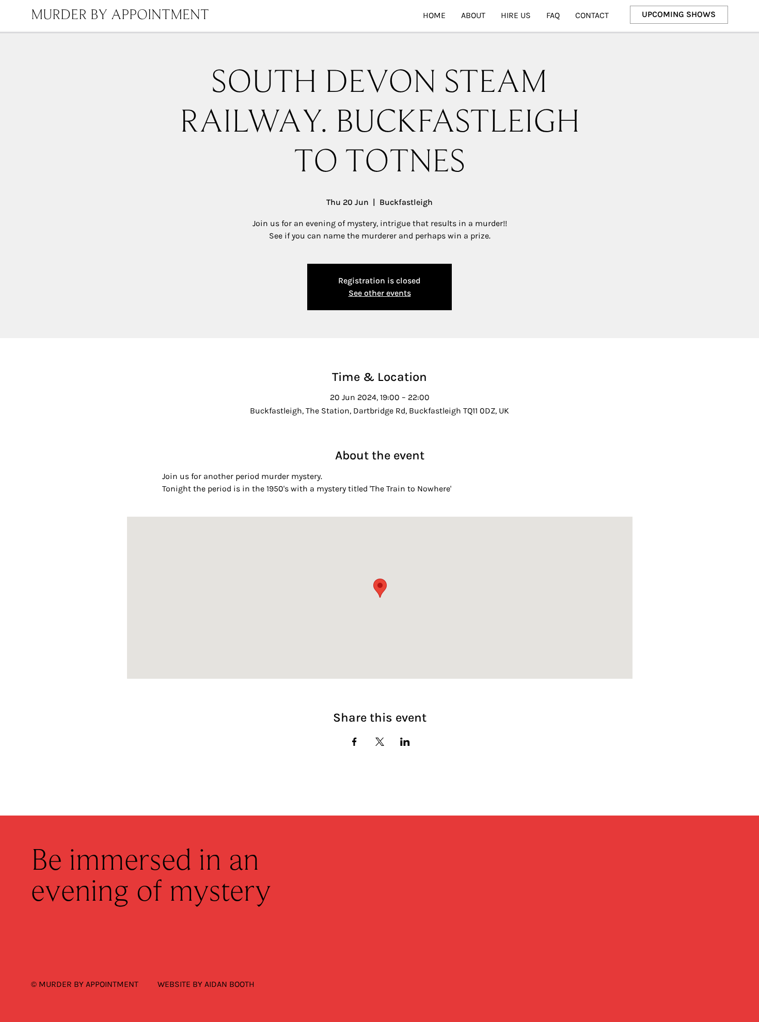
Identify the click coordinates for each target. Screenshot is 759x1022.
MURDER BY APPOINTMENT (120, 15)
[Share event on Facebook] (354, 742)
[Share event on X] (380, 742)
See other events (380, 293)
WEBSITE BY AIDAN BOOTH (206, 984)
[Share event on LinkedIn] (405, 742)
